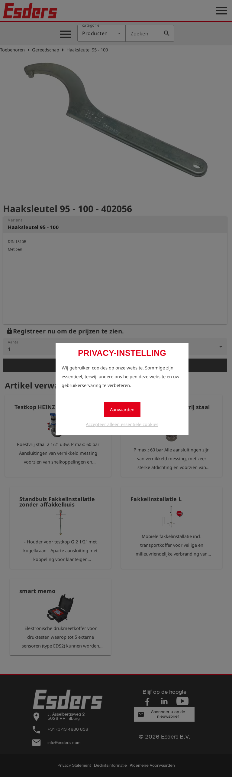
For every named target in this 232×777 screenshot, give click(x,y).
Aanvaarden (122, 409)
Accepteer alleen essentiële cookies (122, 424)
